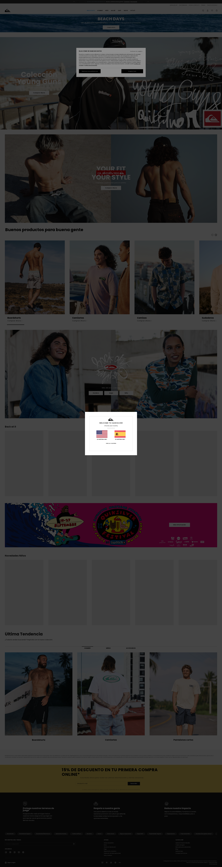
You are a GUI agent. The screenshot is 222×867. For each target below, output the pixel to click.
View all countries (111, 443)
